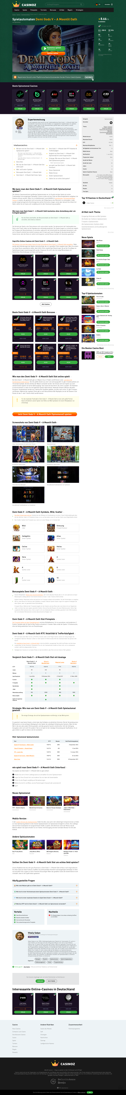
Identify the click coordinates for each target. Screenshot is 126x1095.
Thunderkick (99, 298)
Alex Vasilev (27, 966)
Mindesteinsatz (63, 324)
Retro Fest (17, 759)
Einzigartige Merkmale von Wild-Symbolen (94, 216)
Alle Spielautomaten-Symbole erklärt (92, 224)
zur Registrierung (18, 324)
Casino (16, 10)
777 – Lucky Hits (18, 752)
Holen (23, 334)
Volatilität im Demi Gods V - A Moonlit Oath (28, 643)
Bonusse (53, 10)
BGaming (98, 280)
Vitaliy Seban (19, 131)
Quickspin (98, 336)
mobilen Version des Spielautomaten (26, 822)
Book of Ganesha (100, 325)
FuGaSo (98, 318)
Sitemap (42, 1040)
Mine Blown (99, 240)
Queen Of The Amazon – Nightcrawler (24, 744)
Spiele (25, 10)
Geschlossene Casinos (18, 1034)
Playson (66, 855)
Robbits (98, 335)
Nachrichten (44, 1037)
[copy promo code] (57, 105)
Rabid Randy (99, 250)
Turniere (44, 10)
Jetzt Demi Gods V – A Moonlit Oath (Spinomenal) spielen (45, 414)
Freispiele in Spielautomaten (90, 221)
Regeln (70, 10)
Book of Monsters (73, 662)
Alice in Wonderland (45, 662)
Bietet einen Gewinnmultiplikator (34, 594)
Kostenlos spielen (103, 246)
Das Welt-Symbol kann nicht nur (23, 515)
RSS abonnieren (63, 1088)
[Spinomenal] (111, 122)
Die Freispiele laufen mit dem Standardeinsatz (25, 622)
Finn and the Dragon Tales (103, 259)
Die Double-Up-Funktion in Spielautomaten (94, 219)
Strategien (79, 10)
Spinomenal (15, 809)
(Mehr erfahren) (81, 1092)
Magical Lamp (59, 662)
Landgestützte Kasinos (47, 1043)
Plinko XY (98, 278)
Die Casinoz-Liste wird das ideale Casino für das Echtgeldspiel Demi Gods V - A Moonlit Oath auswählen (42, 244)
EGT (13, 853)
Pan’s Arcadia (99, 296)
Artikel (61, 10)
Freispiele (33, 10)
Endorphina (99, 327)
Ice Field (98, 269)
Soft (41, 1031)
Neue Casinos (16, 1029)
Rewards (15, 1052)
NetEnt (98, 242)
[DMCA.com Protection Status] (62, 1083)
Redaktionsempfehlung (43, 324)
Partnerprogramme (74, 1029)
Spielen (20, 108)
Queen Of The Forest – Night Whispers (24, 755)
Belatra (49, 853)
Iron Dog (31, 853)
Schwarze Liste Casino (19, 1031)
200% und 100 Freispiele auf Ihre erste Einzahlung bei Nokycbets (104, 352)
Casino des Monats (46, 1029)
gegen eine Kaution (42, 353)
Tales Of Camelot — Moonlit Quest (23, 748)
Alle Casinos (46, 304)
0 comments (101, 21)
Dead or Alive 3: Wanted (102, 306)
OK (89, 1092)
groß (15, 353)
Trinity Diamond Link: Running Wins (104, 316)
